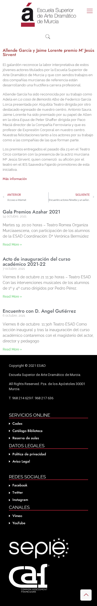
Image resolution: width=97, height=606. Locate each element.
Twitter (17, 492)
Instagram (20, 499)
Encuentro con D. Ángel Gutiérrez (39, 311)
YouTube (18, 523)
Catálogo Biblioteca (27, 430)
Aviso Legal (21, 461)
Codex (17, 423)
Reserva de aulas (25, 438)
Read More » (12, 244)
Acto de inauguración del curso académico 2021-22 (36, 262)
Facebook (19, 485)
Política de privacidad (29, 454)
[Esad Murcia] (48, 15)
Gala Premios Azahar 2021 (31, 211)
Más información (15, 178)
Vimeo (17, 515)
